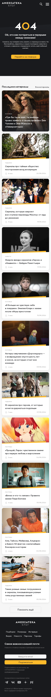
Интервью (33, 632)
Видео (9, 636)
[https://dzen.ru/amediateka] (25, 682)
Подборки (10, 632)
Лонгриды (21, 632)
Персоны (28, 636)
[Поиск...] (41, 4)
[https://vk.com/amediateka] (13, 682)
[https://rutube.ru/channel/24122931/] (32, 682)
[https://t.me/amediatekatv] (7, 682)
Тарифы (37, 636)
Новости (18, 636)
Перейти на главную (25, 56)
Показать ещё (25, 609)
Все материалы (42, 87)
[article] (25, 110)
